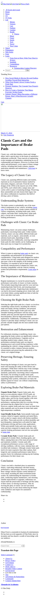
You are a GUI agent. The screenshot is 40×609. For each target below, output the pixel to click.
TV (6, 16)
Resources (13, 66)
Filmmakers (9, 50)
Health (12, 32)
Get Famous (9, 563)
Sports (12, 40)
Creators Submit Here (13, 581)
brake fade (6, 432)
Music (12, 36)
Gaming (12, 30)
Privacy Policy (10, 561)
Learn (7, 56)
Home (7, 12)
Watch (7, 48)
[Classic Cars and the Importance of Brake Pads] (16, 523)
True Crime (14, 46)
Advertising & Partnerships (14, 577)
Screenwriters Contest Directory (25, 68)
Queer (12, 38)
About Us (8, 559)
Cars (11, 26)
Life (6, 20)
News (7, 14)
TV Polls (8, 18)
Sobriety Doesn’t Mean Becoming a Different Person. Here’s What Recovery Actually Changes (21, 96)
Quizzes (12, 24)
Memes (12, 22)
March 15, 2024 (6, 133)
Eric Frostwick (9, 135)
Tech (11, 42)
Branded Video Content (13, 569)
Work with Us (10, 567)
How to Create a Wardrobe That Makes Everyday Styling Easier (19, 91)
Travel (12, 44)
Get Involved (10, 571)
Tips (6, 575)
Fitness (16, 34)
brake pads (24, 253)
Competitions (14, 64)
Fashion (12, 28)
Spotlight (13, 62)
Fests (7, 54)
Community (9, 579)
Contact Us (9, 565)
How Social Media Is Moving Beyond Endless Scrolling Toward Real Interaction (21, 79)
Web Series (9, 52)
